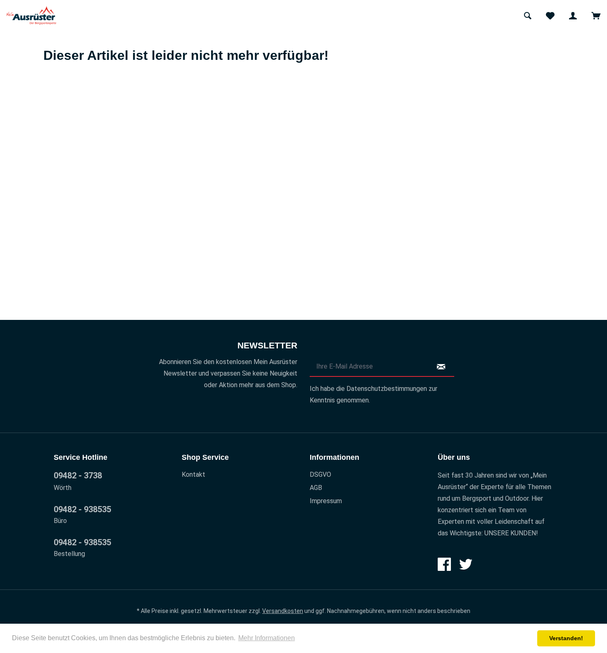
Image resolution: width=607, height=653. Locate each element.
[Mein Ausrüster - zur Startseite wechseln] (31, 15)
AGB (316, 488)
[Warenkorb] (595, 15)
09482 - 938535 (82, 509)
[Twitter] (466, 564)
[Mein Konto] (573, 15)
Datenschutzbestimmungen (386, 389)
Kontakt (193, 474)
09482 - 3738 (78, 475)
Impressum (326, 501)
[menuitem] (527, 15)
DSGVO (320, 474)
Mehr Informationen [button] (266, 637)
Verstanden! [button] (566, 638)
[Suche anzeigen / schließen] (527, 15)
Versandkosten (282, 611)
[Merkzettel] (550, 15)
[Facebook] (444, 564)
